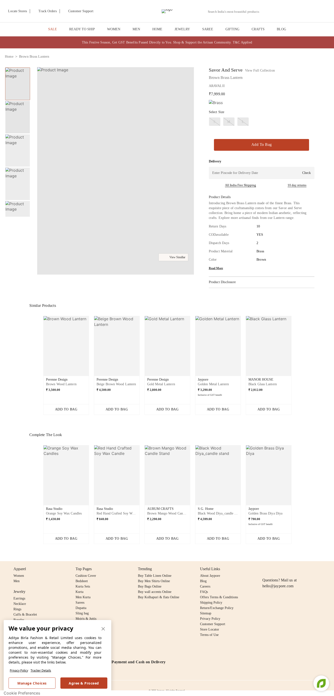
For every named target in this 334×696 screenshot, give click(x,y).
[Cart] (301, 11)
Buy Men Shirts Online (154, 581)
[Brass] (216, 103)
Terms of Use (209, 635)
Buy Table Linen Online (154, 576)
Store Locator (209, 629)
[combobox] (235, 11)
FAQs (204, 592)
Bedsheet (82, 581)
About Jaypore (210, 576)
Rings (17, 609)
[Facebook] (275, 569)
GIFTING (232, 29)
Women (18, 576)
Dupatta (81, 608)
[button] (277, 11)
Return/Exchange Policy (217, 608)
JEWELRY (182, 29)
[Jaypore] (167, 11)
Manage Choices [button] (31, 683)
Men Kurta (83, 597)
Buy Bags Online (149, 586)
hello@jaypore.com (278, 586)
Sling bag (82, 613)
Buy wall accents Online (154, 592)
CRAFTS (258, 29)
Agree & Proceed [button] (84, 683)
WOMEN (113, 29)
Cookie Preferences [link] (22, 693)
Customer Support (212, 624)
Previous (17, 67)
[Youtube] (293, 569)
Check (306, 173)
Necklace (19, 604)
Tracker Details (41, 670)
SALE (52, 29)
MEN (136, 29)
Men (16, 581)
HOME (157, 29)
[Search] (265, 11)
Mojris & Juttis (86, 619)
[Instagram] (265, 569)
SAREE (207, 29)
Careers (205, 586)
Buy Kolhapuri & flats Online (158, 597)
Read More (216, 268)
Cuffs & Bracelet (25, 614)
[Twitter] (284, 569)
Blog (203, 581)
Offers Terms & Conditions (219, 597)
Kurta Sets (83, 586)
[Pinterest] (303, 569)
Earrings (19, 598)
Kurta (79, 592)
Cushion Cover (86, 576)
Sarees (80, 602)
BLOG (281, 29)
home (9, 56)
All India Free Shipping (240, 185)
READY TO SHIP (82, 29)
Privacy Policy (19, 670)
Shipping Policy (211, 602)
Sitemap (205, 613)
